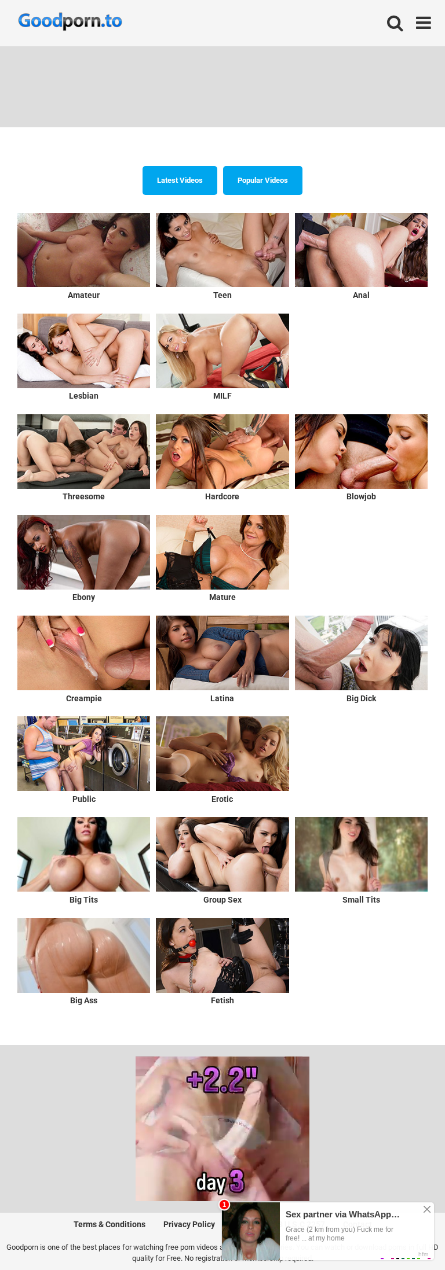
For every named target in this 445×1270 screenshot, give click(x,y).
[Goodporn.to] (69, 23)
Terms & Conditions (109, 1224)
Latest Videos (180, 180)
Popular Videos (263, 180)
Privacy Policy (189, 1224)
